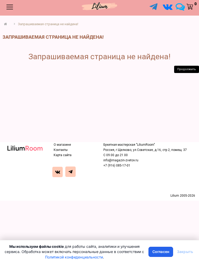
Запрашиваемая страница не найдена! (48, 24)
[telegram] (71, 172)
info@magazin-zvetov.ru (120, 160)
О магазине (62, 145)
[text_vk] (58, 172)
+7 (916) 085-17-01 (116, 165)
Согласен (160, 251)
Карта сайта (63, 155)
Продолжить (186, 69)
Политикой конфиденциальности (74, 257)
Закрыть (185, 251)
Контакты (61, 150)
